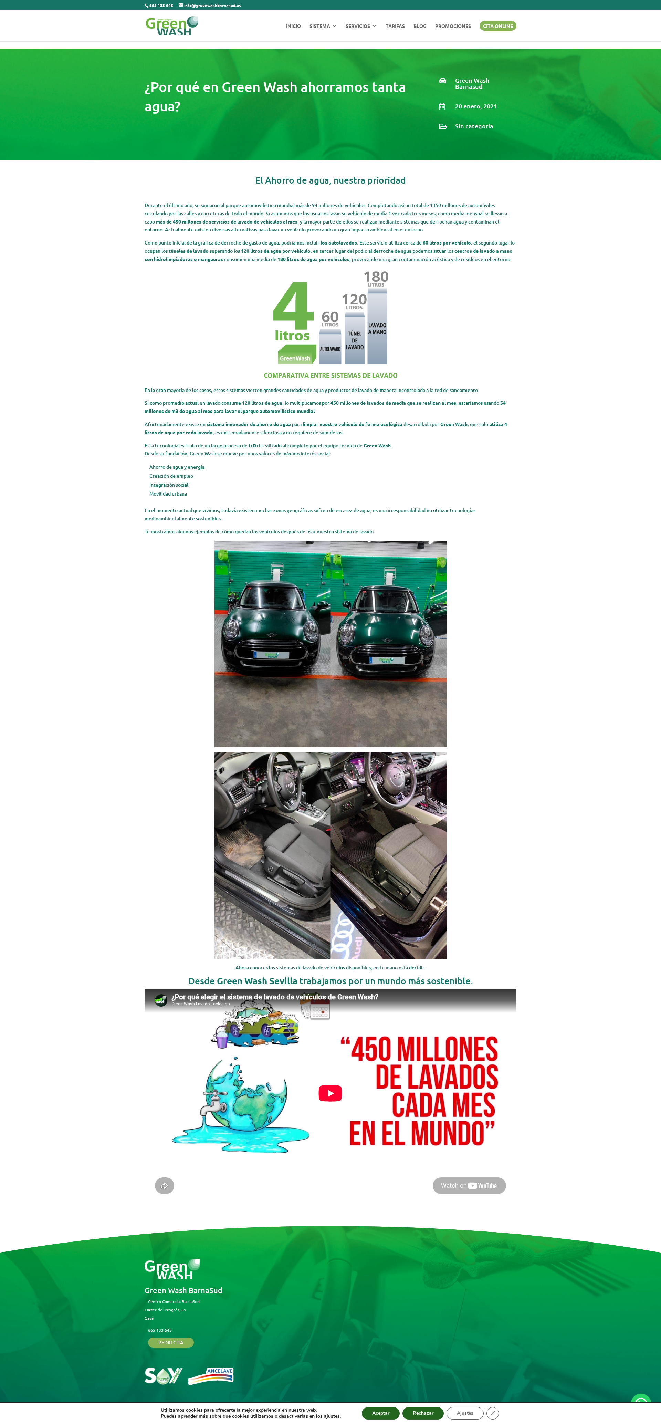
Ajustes (465, 1413)
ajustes (332, 1416)
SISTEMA (319, 26)
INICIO (293, 26)
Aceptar (380, 1413)
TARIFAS (395, 26)
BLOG (420, 26)
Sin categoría (474, 126)
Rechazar (423, 1413)
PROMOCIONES (453, 26)
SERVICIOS (358, 26)
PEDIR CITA (170, 1342)
